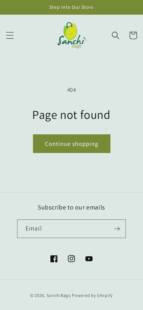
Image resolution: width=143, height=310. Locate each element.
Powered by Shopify (92, 295)
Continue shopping (72, 143)
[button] (10, 35)
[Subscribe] (117, 228)
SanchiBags (58, 295)
